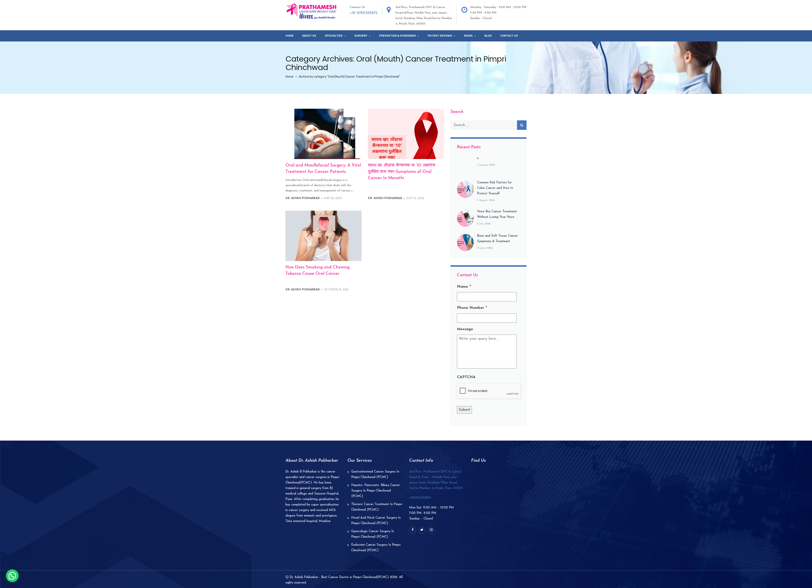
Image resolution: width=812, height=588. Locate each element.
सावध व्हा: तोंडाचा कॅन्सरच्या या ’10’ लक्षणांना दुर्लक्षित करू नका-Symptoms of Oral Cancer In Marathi (401, 171)
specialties (334, 35)
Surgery (360, 35)
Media (468, 35)
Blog (488, 35)
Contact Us (509, 35)
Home (289, 35)
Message (465, 329)
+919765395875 (420, 498)
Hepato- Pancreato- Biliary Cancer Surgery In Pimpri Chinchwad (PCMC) (375, 491)
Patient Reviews (440, 35)
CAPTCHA (466, 377)
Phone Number (472, 308)
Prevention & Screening (397, 35)
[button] (12, 575)
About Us (309, 35)
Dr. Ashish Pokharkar (302, 198)
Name (464, 287)
